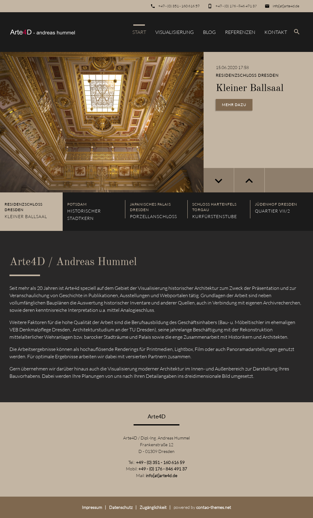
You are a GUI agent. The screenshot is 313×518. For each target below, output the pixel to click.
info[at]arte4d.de (286, 6)
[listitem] (31, 211)
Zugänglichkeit (153, 507)
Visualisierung (174, 32)
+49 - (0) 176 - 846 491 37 (236, 6)
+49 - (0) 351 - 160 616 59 (179, 6)
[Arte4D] (42, 32)
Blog (209, 32)
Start (139, 32)
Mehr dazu (234, 104)
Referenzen (240, 32)
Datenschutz (121, 507)
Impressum (92, 507)
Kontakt (275, 32)
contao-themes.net (213, 507)
